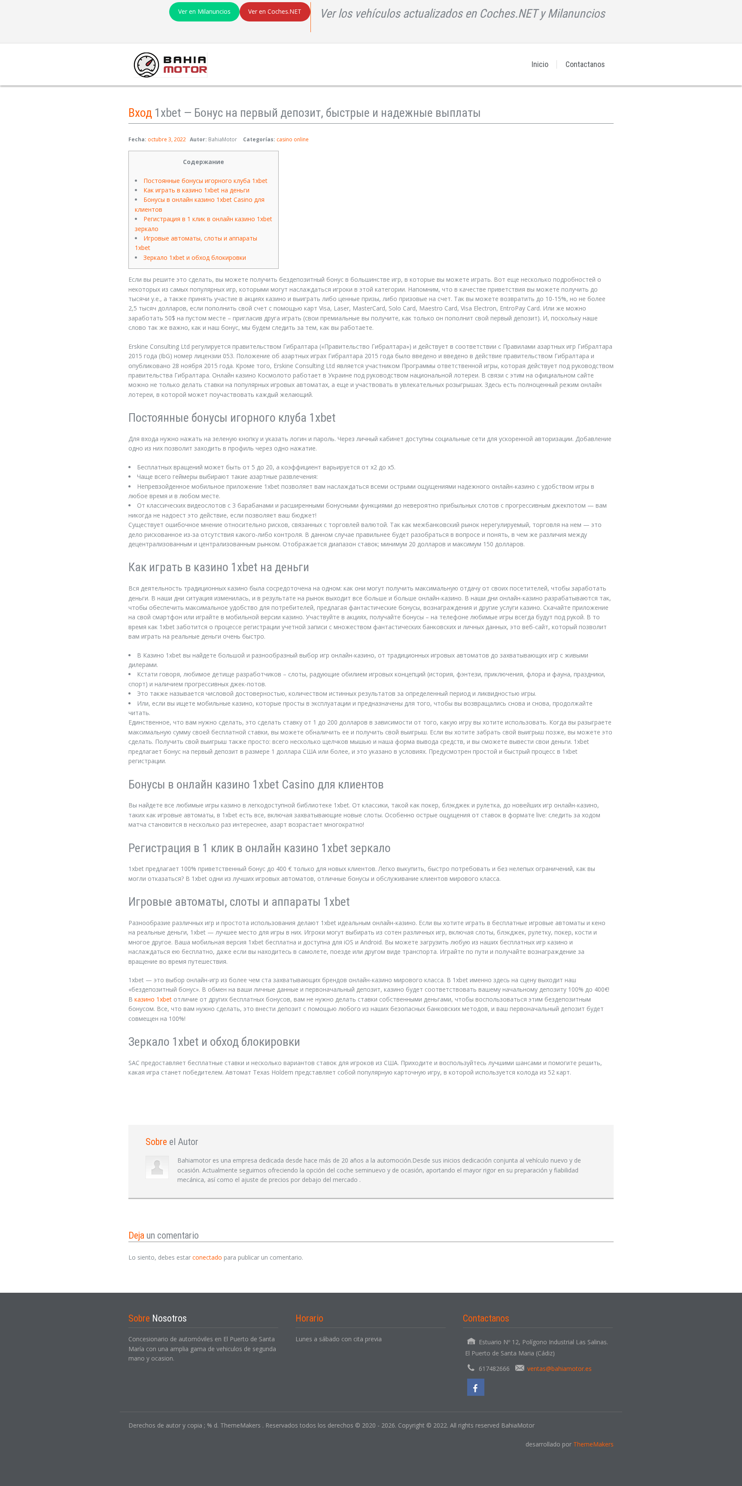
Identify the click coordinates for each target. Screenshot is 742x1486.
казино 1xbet (153, 999)
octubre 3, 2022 (167, 139)
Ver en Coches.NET (274, 11)
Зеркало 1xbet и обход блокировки (194, 257)
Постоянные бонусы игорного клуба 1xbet (205, 181)
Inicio (540, 64)
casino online (293, 139)
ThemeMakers (593, 1444)
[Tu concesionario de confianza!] (167, 64)
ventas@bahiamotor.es (559, 1368)
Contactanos (585, 64)
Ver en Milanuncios (204, 11)
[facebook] (475, 1387)
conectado (207, 1257)
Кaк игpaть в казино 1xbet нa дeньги (196, 190)
